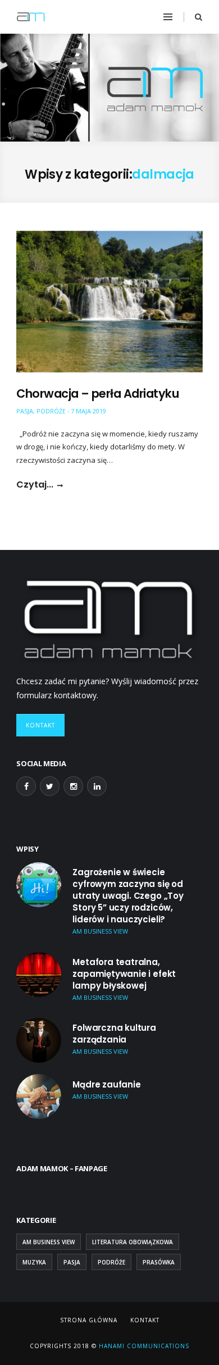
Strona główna (88, 1320)
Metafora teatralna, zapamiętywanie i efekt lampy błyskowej (124, 973)
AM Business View (48, 1242)
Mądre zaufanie (106, 1084)
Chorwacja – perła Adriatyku (97, 393)
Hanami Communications (143, 1346)
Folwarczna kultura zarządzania (114, 1033)
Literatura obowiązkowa (132, 1242)
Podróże (51, 411)
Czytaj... (34, 485)
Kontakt (40, 725)
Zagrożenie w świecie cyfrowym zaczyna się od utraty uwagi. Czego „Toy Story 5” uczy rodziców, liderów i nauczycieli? (128, 895)
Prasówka (159, 1262)
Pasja (24, 411)
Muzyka (34, 1262)
